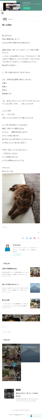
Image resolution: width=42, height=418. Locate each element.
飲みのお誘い (6, 300)
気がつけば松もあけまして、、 (11, 284)
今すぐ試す (26, 8)
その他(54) (4, 227)
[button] (2, 13)
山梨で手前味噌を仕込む (9, 268)
